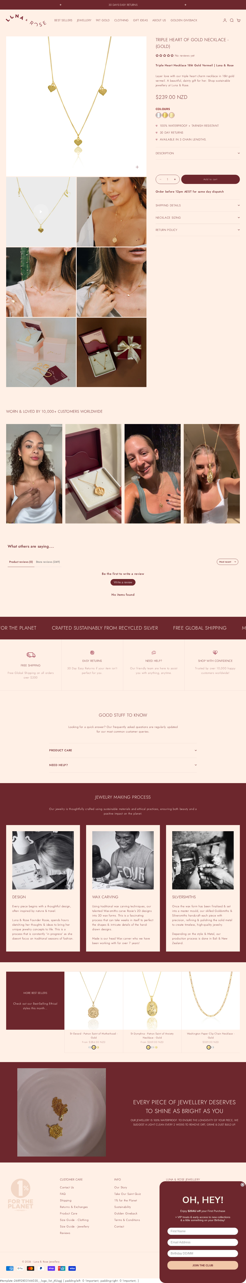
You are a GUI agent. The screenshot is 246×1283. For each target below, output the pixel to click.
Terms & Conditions (127, 1220)
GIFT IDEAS (140, 20)
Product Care (68, 1213)
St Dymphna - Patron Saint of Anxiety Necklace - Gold (152, 1036)
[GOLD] (165, 115)
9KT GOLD (103, 20)
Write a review (123, 582)
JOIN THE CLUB (202, 1265)
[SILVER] (158, 115)
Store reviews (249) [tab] (48, 562)
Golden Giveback (125, 1213)
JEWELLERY (84, 20)
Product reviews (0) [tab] (21, 562)
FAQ (63, 1194)
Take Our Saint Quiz (127, 1194)
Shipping (65, 1200)
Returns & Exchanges (74, 1207)
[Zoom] (137, 167)
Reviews (65, 1233)
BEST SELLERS (63, 20)
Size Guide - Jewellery (74, 1226)
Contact (119, 1226)
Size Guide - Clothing (74, 1220)
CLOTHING (121, 20)
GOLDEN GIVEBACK (184, 20)
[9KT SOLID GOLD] (172, 115)
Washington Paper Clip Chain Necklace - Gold (211, 1036)
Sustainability (122, 1207)
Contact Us (67, 1187)
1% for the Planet (125, 1200)
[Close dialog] (242, 1185)
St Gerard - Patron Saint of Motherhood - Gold (93, 1036)
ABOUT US (159, 20)
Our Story (120, 1187)
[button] (165, 55)
